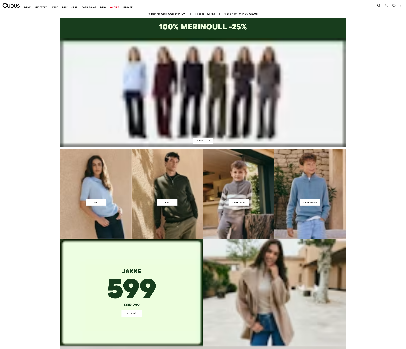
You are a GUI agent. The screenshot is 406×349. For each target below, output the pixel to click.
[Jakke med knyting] (131, 279)
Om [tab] (250, 147)
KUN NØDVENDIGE (158, 198)
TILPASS (201, 198)
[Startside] (11, 5)
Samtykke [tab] (156, 147)
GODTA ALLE (248, 198)
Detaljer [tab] (203, 147)
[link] (386, 5)
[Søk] (379, 5)
